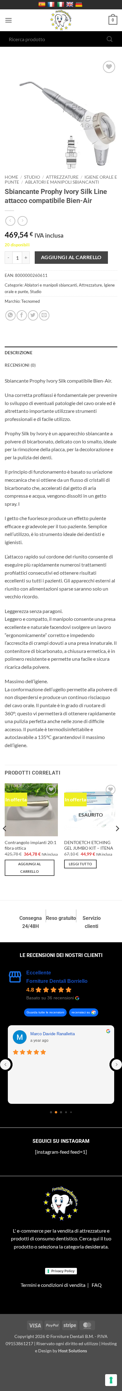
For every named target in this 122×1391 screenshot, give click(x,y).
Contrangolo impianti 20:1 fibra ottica (30, 845)
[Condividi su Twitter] (33, 315)
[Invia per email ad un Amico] (44, 315)
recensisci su (81, 1012)
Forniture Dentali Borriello (57, 981)
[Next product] (10, 221)
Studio (32, 177)
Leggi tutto (80, 864)
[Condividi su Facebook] (22, 315)
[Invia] (110, 39)
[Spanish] (42, 4)
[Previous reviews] (5, 1064)
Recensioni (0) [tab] (20, 365)
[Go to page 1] (56, 1112)
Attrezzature (62, 177)
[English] (70, 4)
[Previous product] (22, 221)
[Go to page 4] (71, 1112)
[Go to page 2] (61, 1112)
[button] (8, 20)
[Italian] (61, 4)
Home (11, 177)
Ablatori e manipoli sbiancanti (62, 182)
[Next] (117, 841)
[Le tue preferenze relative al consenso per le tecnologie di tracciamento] (111, 1380)
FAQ (97, 1285)
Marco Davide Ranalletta (52, 1033)
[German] (79, 4)
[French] (51, 4)
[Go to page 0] (51, 1112)
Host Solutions (72, 1350)
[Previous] (5, 841)
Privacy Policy (62, 1271)
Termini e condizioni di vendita (53, 1285)
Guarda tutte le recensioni (45, 1012)
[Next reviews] (116, 1064)
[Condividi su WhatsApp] (10, 315)
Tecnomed (30, 301)
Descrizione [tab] (18, 352)
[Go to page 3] (66, 1112)
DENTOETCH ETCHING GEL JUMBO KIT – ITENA (88, 845)
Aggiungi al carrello (71, 257)
